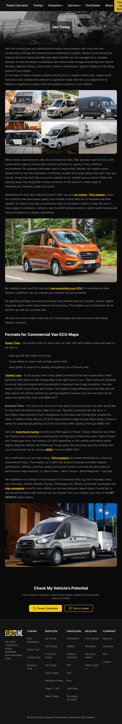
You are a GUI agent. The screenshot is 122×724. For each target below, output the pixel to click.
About (109, 5)
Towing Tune (13, 375)
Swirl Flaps (72, 688)
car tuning (80, 194)
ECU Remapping (33, 640)
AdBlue (70, 646)
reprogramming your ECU (66, 288)
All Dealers (90, 646)
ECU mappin (97, 194)
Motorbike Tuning (54, 680)
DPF (69, 665)
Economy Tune (32, 667)
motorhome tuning (27, 431)
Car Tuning (50, 638)
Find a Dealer (81, 608)
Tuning (37, 5)
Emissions (54, 5)
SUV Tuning (51, 646)
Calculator (108, 646)
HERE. (49, 449)
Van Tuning (50, 665)
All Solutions (73, 638)
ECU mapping (60, 457)
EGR (69, 672)
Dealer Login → (91, 667)
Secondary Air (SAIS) (72, 698)
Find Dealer (93, 5)
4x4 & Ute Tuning (50, 656)
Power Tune (12, 343)
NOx (69, 680)
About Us (107, 638)
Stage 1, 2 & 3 (52, 688)
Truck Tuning (51, 672)
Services (73, 5)
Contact (107, 661)
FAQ (105, 654)
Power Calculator (17, 5)
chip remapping (14, 488)
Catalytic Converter (72, 656)
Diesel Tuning (52, 696)
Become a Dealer (90, 656)
